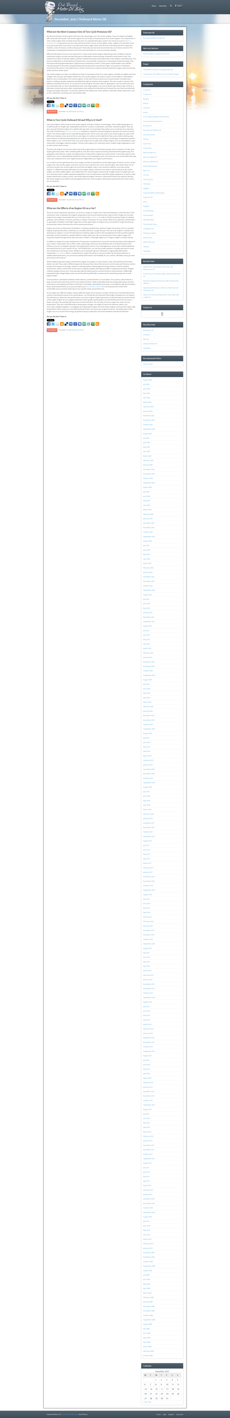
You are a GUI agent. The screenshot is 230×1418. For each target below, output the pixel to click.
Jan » (150, 1402)
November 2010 (149, 1203)
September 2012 (149, 1105)
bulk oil (145, 103)
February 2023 (148, 568)
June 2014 (146, 1011)
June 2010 (146, 1226)
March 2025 (147, 456)
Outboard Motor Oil (150, 344)
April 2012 (146, 1127)
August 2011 (147, 1163)
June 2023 (146, 550)
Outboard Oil (147, 197)
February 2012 (148, 1136)
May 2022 (146, 608)
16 (162, 1389)
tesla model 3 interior (93, 286)
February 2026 (148, 407)
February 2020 (148, 706)
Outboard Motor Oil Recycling (153, 193)
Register (171, 1414)
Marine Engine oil (149, 152)
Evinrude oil (147, 126)
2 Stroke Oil (147, 94)
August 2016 (147, 894)
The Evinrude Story (150, 224)
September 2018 (149, 783)
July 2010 (146, 1221)
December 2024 (148, 469)
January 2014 (147, 1033)
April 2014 (146, 1020)
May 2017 (146, 854)
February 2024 (148, 514)
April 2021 (146, 644)
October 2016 (148, 885)
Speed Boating (148, 220)
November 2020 (149, 666)
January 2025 (147, 465)
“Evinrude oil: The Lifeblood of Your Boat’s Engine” (161, 74)
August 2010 (147, 1217)
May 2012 (146, 1123)
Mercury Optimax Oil (150, 161)
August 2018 (147, 787)
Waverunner (147, 238)
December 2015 (148, 930)
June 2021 (146, 635)
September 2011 (149, 1159)
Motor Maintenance (150, 166)
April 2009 (146, 1288)
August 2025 (147, 433)
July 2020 (146, 684)
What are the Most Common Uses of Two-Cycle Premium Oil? (79, 31)
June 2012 (146, 1118)
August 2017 (147, 841)
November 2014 (149, 988)
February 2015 (148, 975)
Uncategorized (148, 229)
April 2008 (146, 1342)
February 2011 (148, 1190)
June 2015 (146, 957)
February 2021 (148, 653)
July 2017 (146, 845)
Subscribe (162, 6)
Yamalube (146, 251)
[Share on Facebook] (49, 105)
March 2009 (147, 1293)
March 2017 (147, 863)
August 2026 (147, 380)
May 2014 (146, 1015)
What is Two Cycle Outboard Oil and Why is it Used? (74, 120)
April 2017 (146, 859)
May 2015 (146, 962)
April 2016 (146, 912)
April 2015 (146, 966)
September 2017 (149, 836)
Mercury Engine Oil (150, 157)
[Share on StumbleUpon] (84, 105)
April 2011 (146, 1181)
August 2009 (147, 1270)
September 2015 (149, 944)
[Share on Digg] (71, 105)
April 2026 (146, 398)
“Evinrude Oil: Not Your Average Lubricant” (158, 69)
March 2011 (147, 1185)
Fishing (145, 139)
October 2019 (148, 724)
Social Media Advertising (70, 1414)
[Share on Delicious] (66, 105)
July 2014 (146, 1006)
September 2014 (149, 997)
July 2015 (146, 953)
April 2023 (146, 559)
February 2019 (148, 760)
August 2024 (147, 487)
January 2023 (147, 572)
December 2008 (148, 1306)
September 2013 (149, 1051)
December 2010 (148, 1199)
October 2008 (148, 1315)
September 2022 (149, 590)
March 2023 (147, 563)
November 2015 (149, 935)
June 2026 (146, 389)
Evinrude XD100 (149, 135)
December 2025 (148, 416)
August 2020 (147, 680)
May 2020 (146, 693)
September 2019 (149, 729)
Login (164, 1414)
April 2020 (146, 698)
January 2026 (147, 411)
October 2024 (148, 478)
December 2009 (148, 1252)
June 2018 (146, 796)
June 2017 (146, 850)
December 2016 (148, 877)
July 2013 (146, 1060)
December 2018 (148, 769)
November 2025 (149, 420)
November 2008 (149, 1311)
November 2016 (149, 881)
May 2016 (146, 908)
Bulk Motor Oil (148, 330)
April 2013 (146, 1073)
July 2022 (146, 599)
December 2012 (148, 1091)
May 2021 (146, 639)
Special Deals (148, 215)
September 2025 (149, 429)
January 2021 (147, 657)
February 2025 (148, 460)
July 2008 (146, 1329)
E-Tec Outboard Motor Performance (156, 117)
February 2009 (148, 1297)
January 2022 (147, 612)
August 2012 (147, 1109)
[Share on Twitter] (53, 105)
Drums (145, 112)
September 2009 (149, 1266)
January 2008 (147, 1355)
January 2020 (147, 711)
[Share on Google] (75, 105)
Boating (146, 99)
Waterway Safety (149, 233)
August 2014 (147, 1002)
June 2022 (146, 603)
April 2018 (146, 805)
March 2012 (147, 1132)
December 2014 (148, 984)
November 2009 (149, 1257)
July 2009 (146, 1275)
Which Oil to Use (149, 242)
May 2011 (146, 1176)
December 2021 (148, 617)
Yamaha (146, 247)
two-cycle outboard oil (73, 131)
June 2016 (146, 903)
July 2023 (146, 545)
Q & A (145, 202)
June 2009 (146, 1279)
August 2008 (147, 1324)
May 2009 (146, 1284)
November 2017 (149, 827)
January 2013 (147, 1087)
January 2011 (147, 1194)
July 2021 (146, 630)
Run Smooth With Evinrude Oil (154, 38)
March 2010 (147, 1239)
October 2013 (148, 1047)
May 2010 (146, 1230)
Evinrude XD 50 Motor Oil (152, 130)
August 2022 (147, 595)
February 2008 (148, 1351)
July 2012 (146, 1114)
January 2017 (147, 872)
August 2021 (147, 626)
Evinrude (146, 335)
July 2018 (146, 792)
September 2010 (149, 1212)
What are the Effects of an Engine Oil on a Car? (71, 208)
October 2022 (148, 586)
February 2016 (148, 921)
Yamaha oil (95, 217)
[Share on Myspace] (80, 105)
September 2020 (149, 675)
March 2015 (147, 970)
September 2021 (149, 621)
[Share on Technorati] (93, 105)
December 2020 (148, 662)
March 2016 (147, 917)
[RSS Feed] (97, 105)
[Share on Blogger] (62, 105)
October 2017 (148, 832)
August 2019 (147, 733)
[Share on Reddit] (88, 105)
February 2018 (148, 814)
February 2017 (148, 868)
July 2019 (146, 738)
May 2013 (146, 1069)
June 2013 (146, 1065)
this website (61, 253)
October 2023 (148, 532)
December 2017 (148, 823)
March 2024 (147, 509)
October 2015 (148, 939)
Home (154, 6)
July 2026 (146, 384)
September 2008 (149, 1320)
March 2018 (147, 809)
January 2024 (147, 518)
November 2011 (149, 1150)
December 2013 (148, 1038)
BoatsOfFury (79, 111)
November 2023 (149, 527)
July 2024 (146, 492)
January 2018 (147, 818)
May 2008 (146, 1338)
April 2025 (146, 451)
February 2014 (148, 1029)
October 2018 (148, 778)
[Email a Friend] (57, 105)
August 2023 (147, 541)
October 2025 (148, 425)
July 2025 (146, 438)
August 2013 (147, 1056)
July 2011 (146, 1168)
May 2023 (146, 554)
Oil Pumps (146, 184)
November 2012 (149, 1096)
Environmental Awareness (152, 121)
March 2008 (147, 1346)
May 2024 (146, 501)
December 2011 (148, 1145)
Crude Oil (146, 108)
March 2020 (147, 702)
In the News (147, 148)
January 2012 (147, 1141)
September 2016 (149, 890)
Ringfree (146, 206)
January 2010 (147, 1248)
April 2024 (146, 505)
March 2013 (147, 1078)
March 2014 (147, 1024)
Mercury (146, 339)
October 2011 (148, 1154)
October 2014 (148, 993)
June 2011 (146, 1172)
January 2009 (147, 1302)
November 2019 (149, 720)
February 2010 (148, 1244)
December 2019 (148, 715)
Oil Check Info (148, 179)
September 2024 (149, 483)
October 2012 (148, 1100)
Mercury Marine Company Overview (156, 54)
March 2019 (147, 756)
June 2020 (146, 689)
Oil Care (146, 175)
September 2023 (149, 536)
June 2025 (146, 442)
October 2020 (148, 671)
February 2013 (148, 1082)
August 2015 (147, 948)
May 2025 (146, 447)
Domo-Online (148, 364)
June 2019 (146, 742)
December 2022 (148, 577)
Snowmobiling (148, 211)
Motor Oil (146, 170)
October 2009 (148, 1261)
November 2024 (149, 474)
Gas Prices (147, 144)
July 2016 (146, 899)
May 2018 (146, 800)
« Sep (145, 1402)
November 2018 (149, 774)
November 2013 (149, 1042)
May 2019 (146, 747)
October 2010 (148, 1208)
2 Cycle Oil (146, 90)
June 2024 (146, 496)
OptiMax (146, 188)
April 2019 (146, 751)
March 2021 (147, 648)
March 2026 (147, 402)
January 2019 (147, 765)
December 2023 (148, 523)
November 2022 (149, 581)
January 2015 (147, 979)
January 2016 (147, 926)
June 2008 (146, 1333)
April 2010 (146, 1235)
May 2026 (146, 393)
